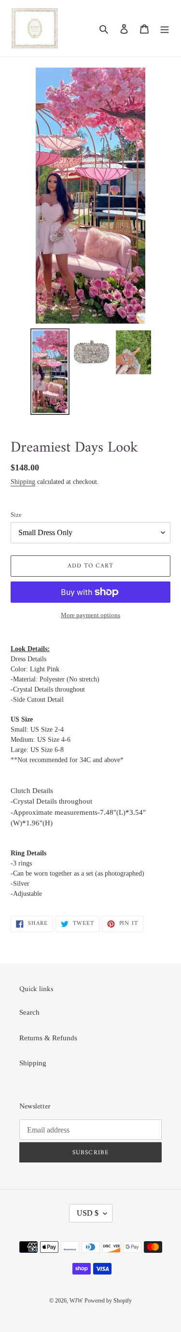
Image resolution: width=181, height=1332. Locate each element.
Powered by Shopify (108, 1300)
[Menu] (164, 28)
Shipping (23, 481)
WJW (76, 1300)
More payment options (90, 615)
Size (16, 514)
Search (29, 1012)
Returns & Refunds (48, 1038)
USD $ (87, 1213)
